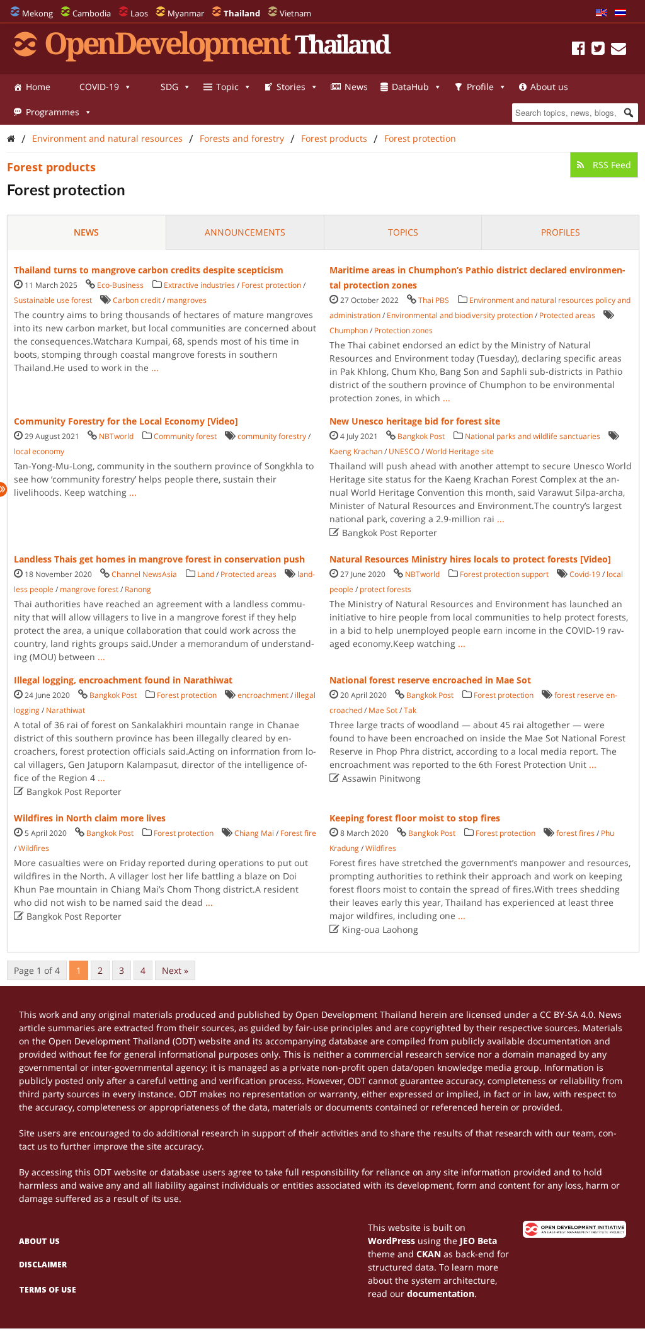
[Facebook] (578, 50)
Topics (403, 232)
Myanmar (186, 13)
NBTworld (116, 436)
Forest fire (298, 833)
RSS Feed (610, 165)
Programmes (52, 112)
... (155, 368)
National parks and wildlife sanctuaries (532, 436)
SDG (169, 87)
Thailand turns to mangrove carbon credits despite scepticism (148, 270)
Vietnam (295, 13)
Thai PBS (433, 300)
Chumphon (348, 330)
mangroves (187, 300)
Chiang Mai (254, 833)
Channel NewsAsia (144, 574)
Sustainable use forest (53, 300)
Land (205, 574)
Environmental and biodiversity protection (460, 315)
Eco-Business (120, 285)
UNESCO (404, 451)
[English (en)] (601, 13)
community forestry (271, 436)
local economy (39, 451)
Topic (227, 87)
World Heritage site (460, 451)
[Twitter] (598, 50)
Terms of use (47, 1289)
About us (549, 87)
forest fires (575, 833)
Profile (480, 87)
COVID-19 (99, 87)
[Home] (11, 138)
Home (38, 87)
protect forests (385, 589)
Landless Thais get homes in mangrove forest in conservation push (159, 559)
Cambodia (91, 13)
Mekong (37, 13)
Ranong (138, 589)
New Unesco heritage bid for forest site (414, 421)
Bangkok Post (421, 436)
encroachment (262, 695)
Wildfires (33, 848)
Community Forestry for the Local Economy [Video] (126, 421)
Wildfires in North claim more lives (90, 818)
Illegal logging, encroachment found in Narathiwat (123, 680)
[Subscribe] (618, 50)
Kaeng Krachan (355, 451)
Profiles (560, 232)
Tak (410, 710)
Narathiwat (65, 710)
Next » (175, 970)
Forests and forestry (242, 138)
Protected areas (567, 315)
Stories (291, 87)
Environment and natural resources (107, 138)
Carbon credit (137, 300)
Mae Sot (382, 710)
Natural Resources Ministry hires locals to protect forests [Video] (470, 559)
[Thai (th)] (620, 13)
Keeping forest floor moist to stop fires (414, 818)
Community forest (185, 436)
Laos (139, 13)
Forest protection (420, 138)
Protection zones (403, 330)
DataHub (410, 87)
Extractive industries (199, 285)
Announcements (245, 232)
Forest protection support (504, 574)
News (356, 87)
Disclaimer (43, 1264)
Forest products (334, 138)
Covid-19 (584, 574)
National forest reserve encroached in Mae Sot (430, 680)
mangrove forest (89, 589)
